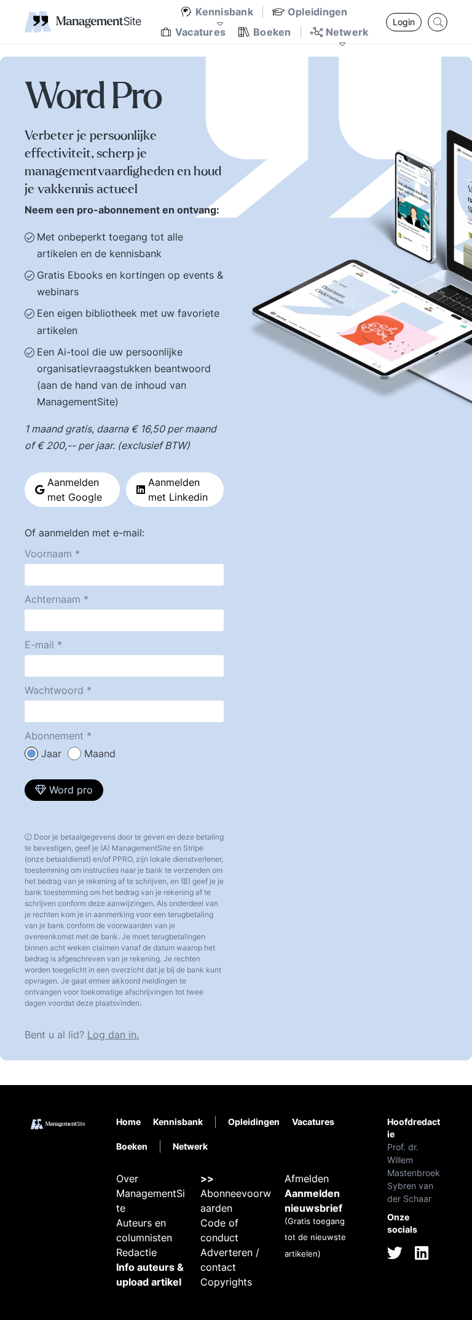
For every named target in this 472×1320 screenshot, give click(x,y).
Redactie (136, 1252)
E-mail (39, 644)
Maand (100, 753)
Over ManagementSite (150, 1193)
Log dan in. (113, 1034)
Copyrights (226, 1282)
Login (404, 22)
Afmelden (307, 1178)
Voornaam (48, 553)
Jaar (51, 753)
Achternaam (53, 599)
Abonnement (54, 736)
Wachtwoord (54, 690)
